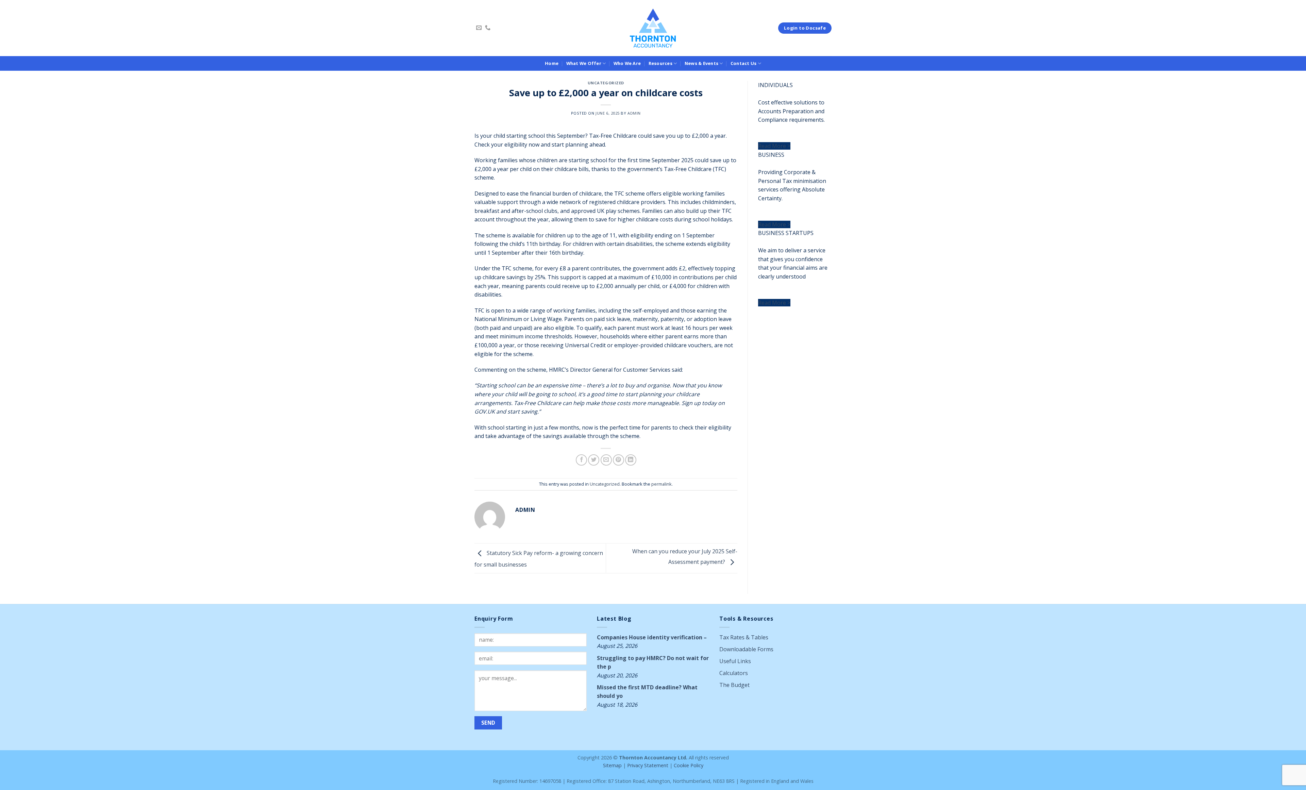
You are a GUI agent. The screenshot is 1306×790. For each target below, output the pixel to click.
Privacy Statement (647, 765)
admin (634, 113)
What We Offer (583, 63)
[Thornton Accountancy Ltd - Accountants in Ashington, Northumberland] (653, 28)
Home (551, 63)
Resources (660, 63)
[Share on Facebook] (581, 460)
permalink (661, 484)
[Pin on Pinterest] (618, 460)
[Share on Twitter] (593, 460)
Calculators (733, 673)
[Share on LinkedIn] (630, 460)
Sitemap (612, 765)
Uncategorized (606, 82)
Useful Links (735, 661)
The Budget (734, 685)
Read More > (774, 146)
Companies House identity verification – (652, 637)
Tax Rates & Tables (743, 637)
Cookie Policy (688, 765)
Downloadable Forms (746, 649)
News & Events (701, 63)
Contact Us (744, 63)
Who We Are (627, 63)
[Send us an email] (479, 28)
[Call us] (487, 28)
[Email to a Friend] (606, 460)
